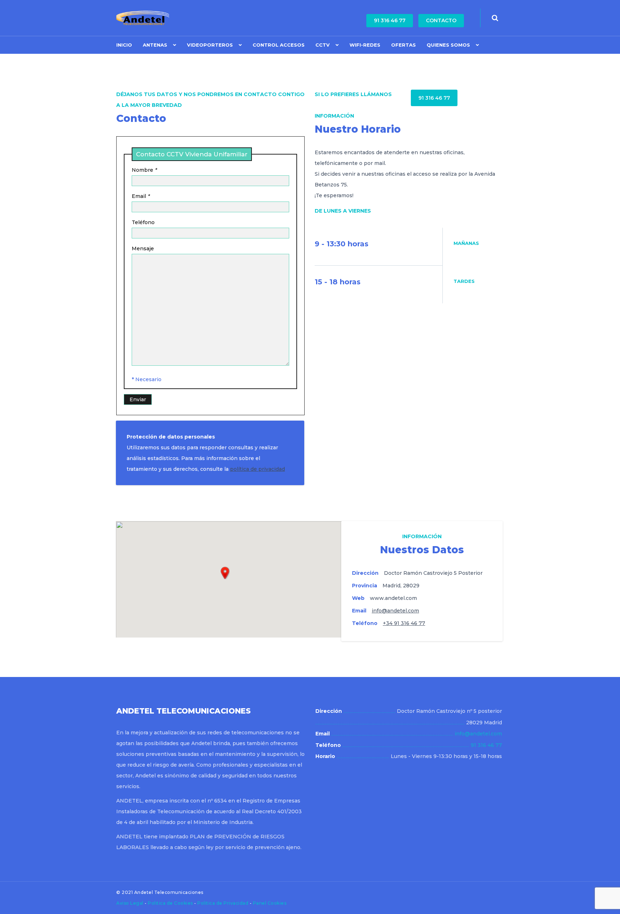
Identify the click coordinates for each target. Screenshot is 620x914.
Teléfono (143, 222)
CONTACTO (441, 20)
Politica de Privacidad (223, 903)
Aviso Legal (130, 903)
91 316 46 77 (389, 20)
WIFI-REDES (364, 45)
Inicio (124, 45)
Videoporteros (210, 45)
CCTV (322, 45)
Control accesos (279, 45)
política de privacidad (257, 469)
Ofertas (403, 45)
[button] (225, 573)
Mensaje (143, 248)
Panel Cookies (270, 903)
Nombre (144, 170)
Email (141, 196)
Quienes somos (448, 45)
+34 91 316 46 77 (404, 623)
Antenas (155, 45)
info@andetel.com (395, 610)
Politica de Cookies (171, 903)
